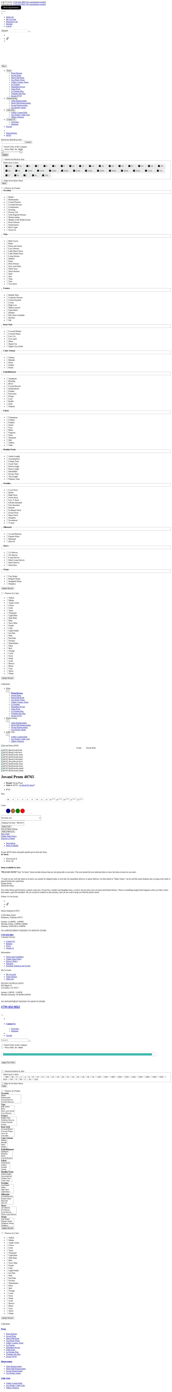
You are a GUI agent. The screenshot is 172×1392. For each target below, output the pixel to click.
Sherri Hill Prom (17, 698)
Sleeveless (13, 565)
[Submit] (29, 31)
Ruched (12, 318)
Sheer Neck (13, 515)
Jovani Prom (16, 695)
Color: (3, 805)
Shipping (9, 963)
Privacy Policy (12, 961)
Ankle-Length (14, 456)
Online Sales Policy (9, 836)
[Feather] (5, 1167)
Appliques (13, 379)
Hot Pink (12, 638)
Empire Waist (14, 536)
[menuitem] (88, 17)
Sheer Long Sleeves (16, 560)
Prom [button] (8, 688)
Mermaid (12, 539)
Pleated (11, 313)
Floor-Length (14, 466)
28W (114, 171)
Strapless (12, 518)
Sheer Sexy (13, 269)
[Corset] (9, 1124)
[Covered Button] (7, 1129)
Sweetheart (13, 520)
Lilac (11, 628)
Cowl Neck (13, 490)
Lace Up (12, 336)
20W (66, 171)
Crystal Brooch (15, 386)
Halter (11, 492)
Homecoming (14, 217)
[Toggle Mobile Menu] (2, 1015)
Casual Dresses (15, 202)
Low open (13, 339)
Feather (11, 391)
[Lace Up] (7, 1134)
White (11, 673)
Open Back (13, 310)
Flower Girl (13, 212)
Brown (11, 663)
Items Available (12, 845)
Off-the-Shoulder (15, 503)
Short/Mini (13, 471)
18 (112, 166)
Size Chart (5, 834)
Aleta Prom (15, 709)
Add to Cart (6, 827)
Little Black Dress (16, 251)
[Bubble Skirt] (9, 1118)
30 (9, 171)
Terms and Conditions (15, 957)
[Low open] (7, 1136)
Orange (12, 651)
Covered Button (15, 331)
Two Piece (13, 284)
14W (30, 171)
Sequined (12, 438)
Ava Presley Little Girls (20, 739)
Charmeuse (13, 417)
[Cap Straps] (7, 1219)
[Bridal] (11, 1096)
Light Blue (13, 615)
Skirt (10, 274)
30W (126, 171)
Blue (10, 620)
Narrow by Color (12, 593)
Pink (10, 636)
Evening (12, 210)
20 (122, 166)
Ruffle (11, 401)
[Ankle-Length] (6, 1174)
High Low (13, 305)
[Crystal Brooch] (6, 1158)
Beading (12, 381)
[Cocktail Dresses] (11, 1102)
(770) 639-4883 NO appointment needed (29, 2)
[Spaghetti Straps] (7, 1223)
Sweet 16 (12, 230)
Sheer (11, 341)
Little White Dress (16, 254)
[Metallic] (4, 1143)
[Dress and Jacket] (8, 1111)
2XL (47, 175)
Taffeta (11, 443)
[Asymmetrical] (6, 1176)
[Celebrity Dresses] (9, 1120)
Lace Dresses (14, 249)
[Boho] (8, 1109)
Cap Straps (13, 576)
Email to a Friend (8, 838)
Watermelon (13, 643)
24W (90, 171)
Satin (11, 435)
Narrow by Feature (12, 188)
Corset (11, 303)
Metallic (12, 360)
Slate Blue (13, 618)
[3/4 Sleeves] (8, 1210)
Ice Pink (12, 633)
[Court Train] (6, 1181)
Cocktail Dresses (15, 205)
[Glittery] (4, 1140)
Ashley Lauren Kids (19, 737)
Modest (11, 259)
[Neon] (4, 1145)
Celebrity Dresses (16, 297)
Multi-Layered (14, 308)
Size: (3, 794)
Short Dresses (14, 271)
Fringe (11, 396)
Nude (11, 658)
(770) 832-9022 (10, 1006)
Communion (14, 207)
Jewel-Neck (13, 498)
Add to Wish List (8, 831)
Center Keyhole (15, 300)
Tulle (11, 445)
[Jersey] (5, 1169)
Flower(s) (12, 394)
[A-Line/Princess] (7, 1197)
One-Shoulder (14, 505)
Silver (11, 671)
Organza (12, 433)
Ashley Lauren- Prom (19, 702)
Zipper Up (13, 344)
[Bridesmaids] (11, 1098)
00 (20, 166)
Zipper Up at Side (16, 346)
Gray (11, 668)
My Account (11, 19)
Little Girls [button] (10, 732)
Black (11, 666)
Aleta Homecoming (19, 723)
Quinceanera (14, 225)
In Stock (30, 785)
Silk (10, 440)
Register (9, 24)
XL (36, 175)
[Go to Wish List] (5, 11)
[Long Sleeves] (8, 1212)
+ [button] (7, 691)
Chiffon (12, 420)
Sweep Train (14, 474)
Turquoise (13, 613)
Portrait (11, 508)
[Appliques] (6, 1152)
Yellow (11, 598)
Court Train (13, 464)
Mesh (11, 430)
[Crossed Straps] (7, 1131)
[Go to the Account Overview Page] (2, 13)
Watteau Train (14, 479)
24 (142, 166)
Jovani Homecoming (19, 727)
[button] (9, 70)
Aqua (11, 610)
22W (78, 171)
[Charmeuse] (5, 1163)
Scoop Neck (13, 513)
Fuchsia (12, 641)
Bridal (11, 197)
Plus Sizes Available (17, 315)
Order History (11, 977)
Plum (11, 646)
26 (152, 166)
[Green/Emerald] (18, 811)
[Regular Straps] (7, 1221)
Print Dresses (14, 264)
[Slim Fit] (7, 1203)
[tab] (88, 702)
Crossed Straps (14, 334)
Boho (11, 243)
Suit (10, 276)
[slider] (154, 1054)
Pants (11, 261)
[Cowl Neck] (7, 1185)
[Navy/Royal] (8, 811)
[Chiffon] (5, 1165)
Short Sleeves (14, 563)
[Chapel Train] (6, 1178)
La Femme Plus (17, 711)
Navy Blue (13, 623)
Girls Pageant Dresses (17, 215)
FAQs (8, 946)
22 (132, 166)
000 (10, 166)
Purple (11, 626)
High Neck (13, 495)
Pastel (11, 368)
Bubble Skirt (14, 295)
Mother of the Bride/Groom (19, 220)
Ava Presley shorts (18, 730)
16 (102, 166)
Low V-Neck (14, 500)
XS (160, 171)
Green (11, 605)
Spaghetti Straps (15, 581)
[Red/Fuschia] (22, 811)
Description (10, 843)
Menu (4, 66)
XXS (150, 171)
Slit (10, 320)
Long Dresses (14, 256)
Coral (11, 653)
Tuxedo (9, 1035)
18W (54, 171)
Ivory (11, 656)
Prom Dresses (14, 222)
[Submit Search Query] (30, 1040)
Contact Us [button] (11, 1024)
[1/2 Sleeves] (8, 1208)
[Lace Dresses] (8, 1113)
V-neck (11, 523)
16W (42, 171)
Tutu (10, 281)
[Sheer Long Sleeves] (8, 1214)
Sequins (12, 406)
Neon (11, 362)
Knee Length (14, 469)
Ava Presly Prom (18, 700)
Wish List (10, 17)
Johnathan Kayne (18, 707)
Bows (11, 384)
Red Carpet (13, 227)
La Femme (15, 704)
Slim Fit (12, 541)
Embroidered (14, 389)
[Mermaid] (7, 1201)
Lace (10, 399)
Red (10, 648)
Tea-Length (13, 476)
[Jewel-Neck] (7, 1192)
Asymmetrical (14, 459)
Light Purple (14, 631)
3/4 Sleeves (13, 555)
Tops (10, 279)
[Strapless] (7, 1226)
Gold (11, 661)
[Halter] (7, 1188)
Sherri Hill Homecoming (21, 725)
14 (93, 166)
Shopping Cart (12, 22)
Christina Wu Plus (18, 713)
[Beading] (6, 1154)
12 (83, 166)
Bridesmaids (13, 200)
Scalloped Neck (15, 510)
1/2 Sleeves (13, 552)
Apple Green (14, 603)
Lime (11, 608)
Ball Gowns (13, 241)
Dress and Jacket (15, 246)
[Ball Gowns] (8, 1107)
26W (102, 171)
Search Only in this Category (15, 147)
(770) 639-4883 (7, 935)
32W (138, 171)
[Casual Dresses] (11, 1100)
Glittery (12, 357)
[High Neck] (7, 1190)
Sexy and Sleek (15, 266)
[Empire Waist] (7, 1199)
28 (162, 166)
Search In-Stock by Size (14, 159)
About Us (10, 948)
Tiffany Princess (17, 741)
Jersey (11, 425)
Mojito (11, 600)
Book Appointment (11, 7)
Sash (10, 404)
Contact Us (10, 941)
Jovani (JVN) (16, 716)
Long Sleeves (14, 557)
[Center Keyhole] (9, 1122)
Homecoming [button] (11, 718)
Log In (8, 26)
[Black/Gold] (13, 811)
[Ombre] (4, 1147)
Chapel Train (14, 461)
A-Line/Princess (15, 534)
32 (19, 171)
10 (73, 166)
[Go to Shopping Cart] (2, 11)
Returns (9, 944)
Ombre (11, 365)
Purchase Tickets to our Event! (18, 966)
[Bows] (6, 1156)
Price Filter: (9, 149)
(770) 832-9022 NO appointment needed (29, 4)
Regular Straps (14, 579)
